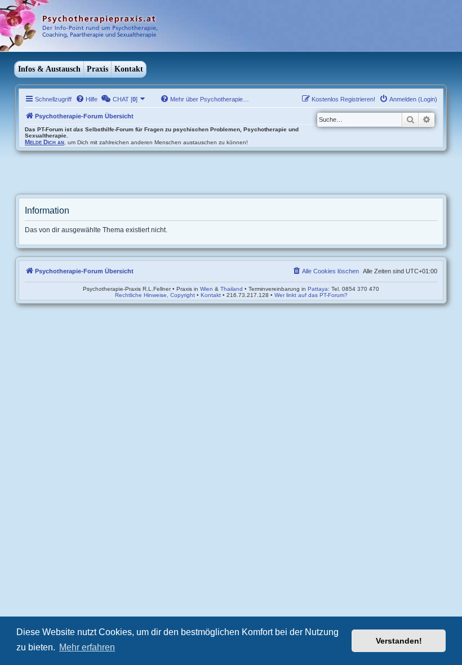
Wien (206, 289)
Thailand (231, 289)
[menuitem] (86, 99)
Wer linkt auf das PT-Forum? (311, 295)
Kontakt (128, 69)
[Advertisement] (99, 173)
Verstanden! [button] (399, 640)
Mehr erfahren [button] (87, 647)
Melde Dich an (44, 142)
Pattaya (318, 289)
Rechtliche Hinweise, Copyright (155, 295)
